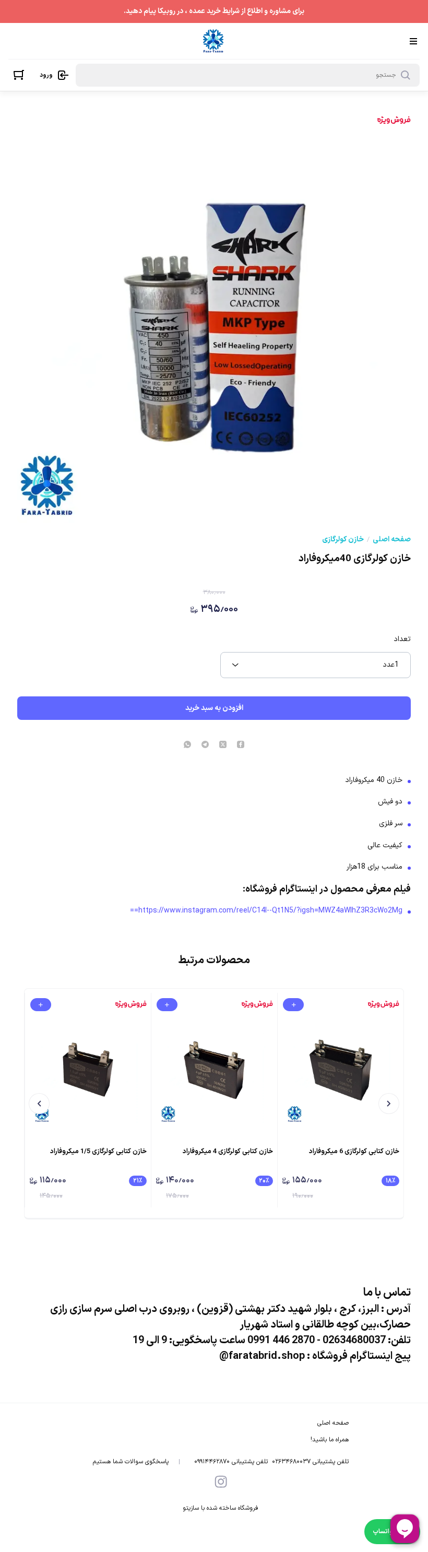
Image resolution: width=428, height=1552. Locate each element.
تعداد (402, 639)
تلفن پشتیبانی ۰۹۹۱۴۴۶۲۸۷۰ (231, 1462)
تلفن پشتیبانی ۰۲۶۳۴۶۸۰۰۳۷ (310, 1462)
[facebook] (240, 745)
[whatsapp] (187, 745)
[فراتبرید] (213, 41)
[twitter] (223, 745)
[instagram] (221, 1481)
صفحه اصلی (392, 539)
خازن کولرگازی (343, 539)
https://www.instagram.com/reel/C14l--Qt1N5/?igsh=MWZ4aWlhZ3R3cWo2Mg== (266, 910)
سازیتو (191, 1508)
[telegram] (205, 745)
